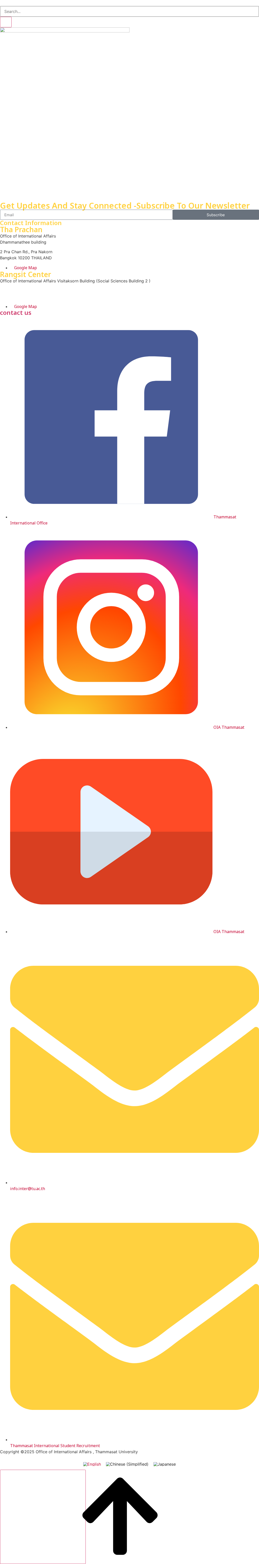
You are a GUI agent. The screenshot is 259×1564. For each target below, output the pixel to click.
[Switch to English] (92, 1464)
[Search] (6, 22)
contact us (15, 312)
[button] (1, 3)
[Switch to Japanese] (164, 1464)
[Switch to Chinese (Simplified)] (127, 1464)
